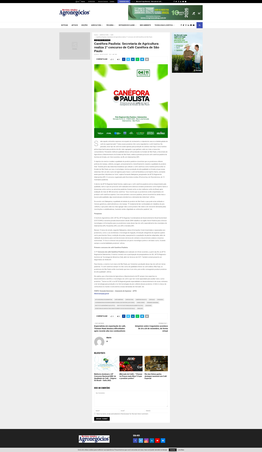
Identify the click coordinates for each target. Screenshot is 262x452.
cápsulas (152, 299)
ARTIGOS (75, 25)
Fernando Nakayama (152, 302)
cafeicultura (129, 299)
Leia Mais (181, 450)
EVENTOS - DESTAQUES (104, 40)
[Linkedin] (189, 25)
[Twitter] (184, 25)
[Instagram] (186, 25)
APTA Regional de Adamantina (103, 299)
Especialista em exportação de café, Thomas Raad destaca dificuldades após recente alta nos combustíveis (110, 328)
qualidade (148, 305)
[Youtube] (191, 25)
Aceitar (172, 450)
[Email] (194, 25)
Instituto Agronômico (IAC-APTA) (105, 305)
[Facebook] (182, 25)
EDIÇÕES (84, 25)
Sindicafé (140, 308)
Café (96, 40)
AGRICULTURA (96, 25)
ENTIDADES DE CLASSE (127, 25)
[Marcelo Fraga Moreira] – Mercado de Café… (149, 1)
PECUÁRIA (109, 25)
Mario (97, 54)
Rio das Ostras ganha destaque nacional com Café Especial (156, 376)
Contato (112, 1)
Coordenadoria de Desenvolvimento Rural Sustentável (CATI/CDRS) (114, 302)
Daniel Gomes (141, 302)
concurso (160, 299)
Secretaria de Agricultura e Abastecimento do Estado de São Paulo (115, 308)
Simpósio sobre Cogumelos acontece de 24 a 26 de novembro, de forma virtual (151, 328)
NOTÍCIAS (64, 25)
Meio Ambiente (145, 25)
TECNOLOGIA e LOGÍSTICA (164, 25)
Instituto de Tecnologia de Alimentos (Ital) (130, 305)
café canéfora (119, 299)
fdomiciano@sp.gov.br (101, 294)
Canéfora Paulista (141, 299)
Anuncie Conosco (103, 1)
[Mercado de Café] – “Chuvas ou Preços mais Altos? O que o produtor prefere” (130, 376)
